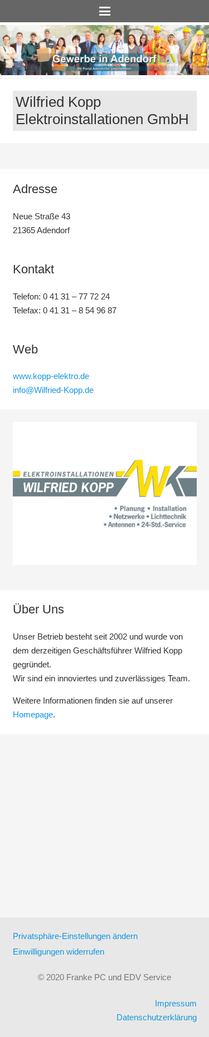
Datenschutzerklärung (156, 1017)
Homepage (33, 714)
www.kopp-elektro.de (51, 376)
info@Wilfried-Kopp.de (53, 390)
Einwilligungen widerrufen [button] (58, 951)
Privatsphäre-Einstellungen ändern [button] (75, 936)
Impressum (176, 1003)
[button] (105, 11)
